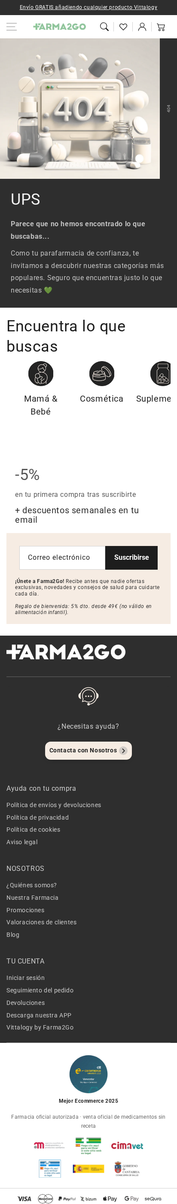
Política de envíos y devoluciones (53, 805)
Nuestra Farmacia (32, 897)
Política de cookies (33, 829)
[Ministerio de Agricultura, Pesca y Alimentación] (88, 1169)
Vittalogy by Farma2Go (40, 1027)
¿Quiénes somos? (31, 885)
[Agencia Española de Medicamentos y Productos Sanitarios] (50, 1145)
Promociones (25, 910)
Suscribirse (131, 557)
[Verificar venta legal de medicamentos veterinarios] (50, 1169)
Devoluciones (25, 1002)
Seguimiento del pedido (39, 990)
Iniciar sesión (25, 977)
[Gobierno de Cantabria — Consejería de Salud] (127, 1169)
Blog (12, 934)
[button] (104, 26)
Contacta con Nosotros (83, 750)
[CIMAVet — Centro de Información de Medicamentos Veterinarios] (127, 1145)
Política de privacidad (37, 817)
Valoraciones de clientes (41, 922)
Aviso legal (22, 842)
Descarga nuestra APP (39, 1015)
